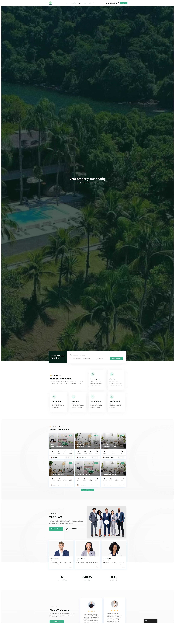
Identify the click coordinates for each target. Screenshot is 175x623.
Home (67, 3)
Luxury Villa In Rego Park (83, 446)
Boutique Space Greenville (84, 474)
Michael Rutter (54, 558)
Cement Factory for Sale (109, 446)
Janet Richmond (82, 457)
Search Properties (116, 358)
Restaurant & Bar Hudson (109, 474)
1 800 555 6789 (74, 529)
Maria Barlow (56, 457)
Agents (80, 3)
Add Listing (123, 3)
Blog (85, 3)
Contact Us (91, 3)
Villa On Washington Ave (57, 446)
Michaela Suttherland (109, 457)
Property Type (101, 358)
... (67, 564)
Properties (73, 3)
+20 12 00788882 (112, 3)
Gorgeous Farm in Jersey (57, 474)
